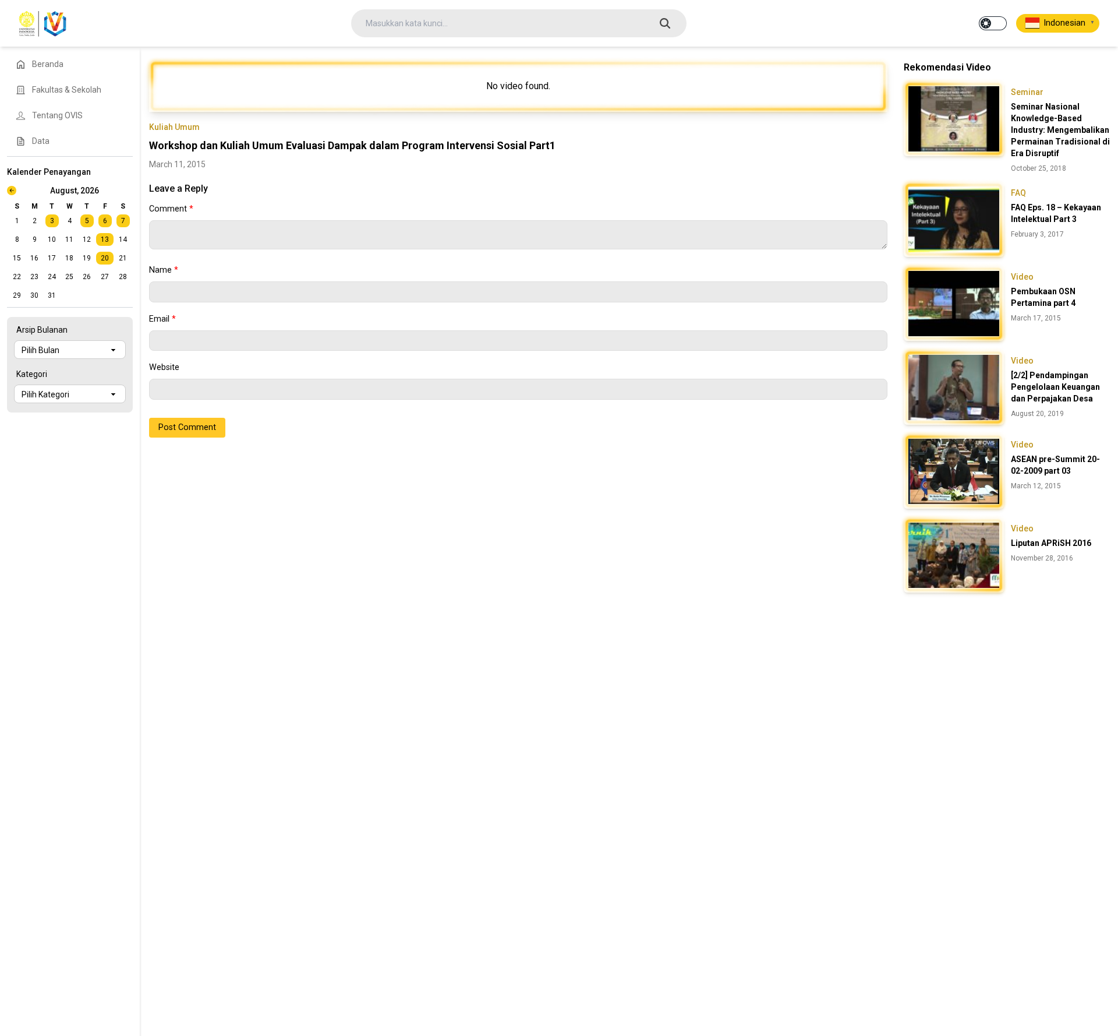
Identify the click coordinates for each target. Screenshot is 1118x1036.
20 (105, 258)
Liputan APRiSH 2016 (1051, 543)
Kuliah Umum (174, 127)
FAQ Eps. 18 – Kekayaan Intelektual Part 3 (1056, 213)
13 (105, 239)
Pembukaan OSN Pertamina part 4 (1043, 297)
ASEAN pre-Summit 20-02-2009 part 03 (1055, 464)
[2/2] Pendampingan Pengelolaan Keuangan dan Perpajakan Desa (1055, 387)
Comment (171, 209)
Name (163, 270)
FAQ (1018, 193)
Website (164, 367)
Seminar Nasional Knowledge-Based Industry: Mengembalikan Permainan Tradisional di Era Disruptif (1060, 130)
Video (1022, 276)
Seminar (1027, 92)
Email (162, 319)
